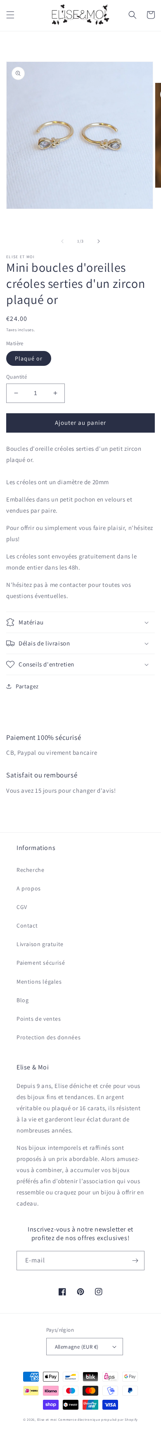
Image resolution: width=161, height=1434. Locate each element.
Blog (22, 1000)
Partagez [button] (27, 686)
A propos (29, 888)
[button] (10, 15)
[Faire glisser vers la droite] (99, 241)
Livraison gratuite (40, 944)
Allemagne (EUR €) (77, 1346)
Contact (27, 925)
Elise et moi (47, 1419)
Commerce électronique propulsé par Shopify (98, 1419)
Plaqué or (29, 358)
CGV (22, 907)
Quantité (16, 376)
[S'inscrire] (135, 1260)
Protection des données (48, 1037)
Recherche (30, 870)
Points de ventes (39, 1018)
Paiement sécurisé (41, 962)
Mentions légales (39, 981)
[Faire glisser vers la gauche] (62, 241)
